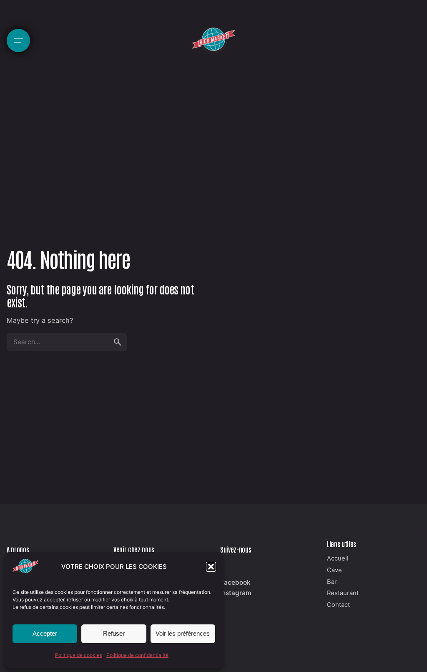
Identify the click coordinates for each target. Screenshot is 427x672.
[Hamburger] (18, 40)
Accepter (45, 633)
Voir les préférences (183, 633)
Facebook (235, 582)
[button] (211, 567)
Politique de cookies (78, 655)
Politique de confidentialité (137, 655)
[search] (117, 342)
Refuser (114, 633)
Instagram (235, 593)
